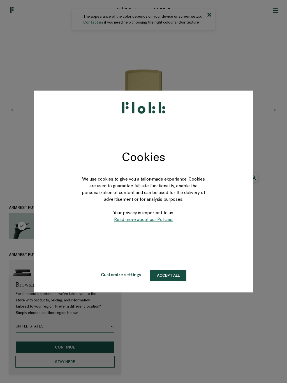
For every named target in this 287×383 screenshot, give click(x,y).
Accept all (168, 276)
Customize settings (121, 275)
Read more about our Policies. (143, 220)
